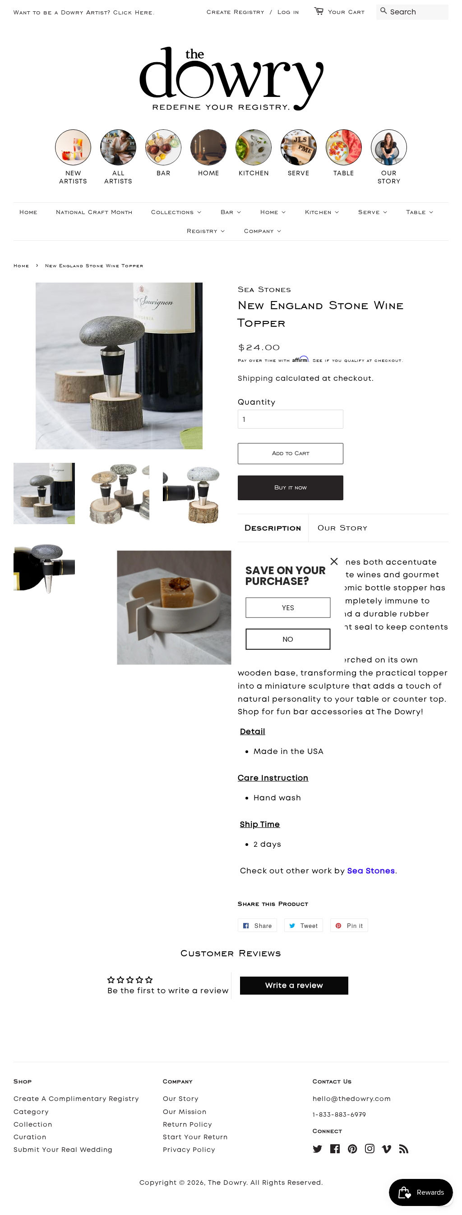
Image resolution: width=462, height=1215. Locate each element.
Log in (288, 12)
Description (273, 527)
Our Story (343, 527)
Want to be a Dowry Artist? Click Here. (84, 12)
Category (31, 1112)
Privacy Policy (189, 1150)
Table (418, 212)
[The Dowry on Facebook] (335, 1150)
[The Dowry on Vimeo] (387, 1150)
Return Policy (187, 1124)
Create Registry (235, 12)
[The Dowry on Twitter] (318, 1150)
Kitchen (319, 212)
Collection (33, 1124)
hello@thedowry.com (352, 1099)
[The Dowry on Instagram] (370, 1150)
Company (260, 231)
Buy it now (290, 487)
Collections (174, 212)
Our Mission (185, 1112)
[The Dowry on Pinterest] (352, 1150)
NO (287, 639)
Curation (30, 1137)
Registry (203, 231)
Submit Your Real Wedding (63, 1150)
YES (288, 608)
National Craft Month (94, 212)
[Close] (334, 561)
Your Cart (346, 12)
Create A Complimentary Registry (76, 1099)
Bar (228, 212)
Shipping (255, 378)
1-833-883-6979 (339, 1114)
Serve (370, 212)
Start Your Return (195, 1137)
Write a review (294, 985)
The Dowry (227, 1182)
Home (28, 212)
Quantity (257, 402)
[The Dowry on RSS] (404, 1150)
